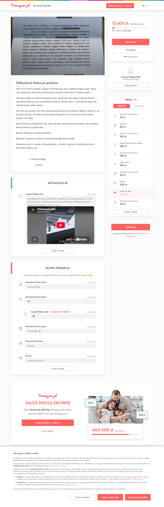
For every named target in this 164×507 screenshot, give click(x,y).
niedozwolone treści (141, 233)
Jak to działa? (48, 431)
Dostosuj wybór (83, 497)
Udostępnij (131, 49)
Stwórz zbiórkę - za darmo (120, 5)
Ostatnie (122, 106)
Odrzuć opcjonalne (110, 497)
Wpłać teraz (130, 42)
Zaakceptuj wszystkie (138, 497)
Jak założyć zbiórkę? (42, 5)
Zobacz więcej (54, 204)
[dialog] (82, 477)
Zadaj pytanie (131, 85)
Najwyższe (139, 106)
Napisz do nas (130, 236)
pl (143, 5)
